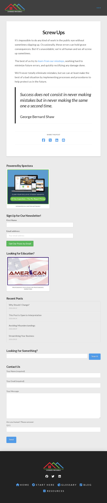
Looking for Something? (22, 350)
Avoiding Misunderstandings (22, 325)
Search (95, 356)
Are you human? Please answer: (20, 424)
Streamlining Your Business (21, 336)
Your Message (12, 391)
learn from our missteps (51, 61)
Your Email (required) (15, 381)
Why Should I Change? (19, 305)
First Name (11, 220)
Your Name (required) (15, 371)
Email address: (13, 231)
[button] (99, 8)
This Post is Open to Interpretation (25, 315)
